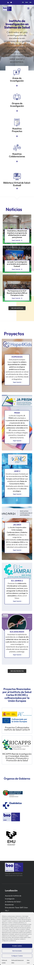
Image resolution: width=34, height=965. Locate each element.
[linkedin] (8, 2)
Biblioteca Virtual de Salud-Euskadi (17, 184)
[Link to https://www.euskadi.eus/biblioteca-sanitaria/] (17, 188)
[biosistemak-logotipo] (7, 7)
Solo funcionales (17, 951)
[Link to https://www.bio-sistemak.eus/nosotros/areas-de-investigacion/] (17, 86)
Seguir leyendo (17, 382)
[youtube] (11, 2)
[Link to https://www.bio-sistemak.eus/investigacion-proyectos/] (17, 136)
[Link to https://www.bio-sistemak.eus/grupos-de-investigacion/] (17, 111)
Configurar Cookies (17, 956)
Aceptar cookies (17, 946)
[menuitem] (23, 2)
